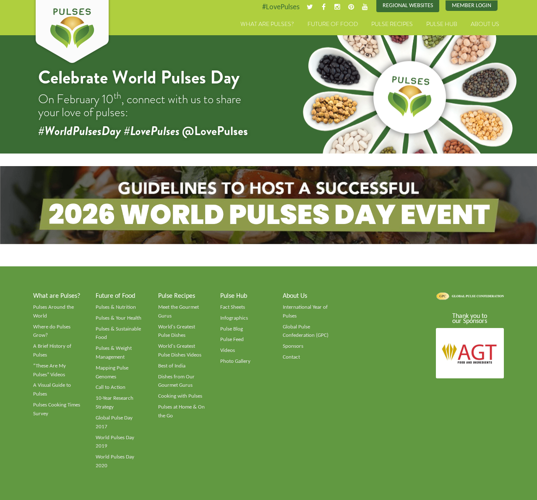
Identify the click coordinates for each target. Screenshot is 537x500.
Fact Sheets (232, 307)
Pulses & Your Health (118, 318)
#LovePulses (281, 7)
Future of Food (333, 24)
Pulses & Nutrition (116, 307)
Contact (291, 357)
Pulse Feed (232, 339)
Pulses (72, 32)
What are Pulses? (267, 24)
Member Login (471, 6)
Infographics (234, 318)
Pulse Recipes (392, 24)
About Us (485, 24)
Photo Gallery (235, 361)
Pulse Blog (231, 329)
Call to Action (110, 387)
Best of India (171, 366)
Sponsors (293, 346)
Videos (227, 350)
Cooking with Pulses (180, 396)
